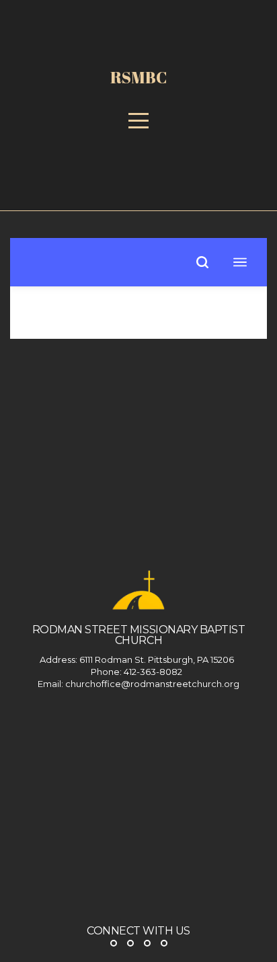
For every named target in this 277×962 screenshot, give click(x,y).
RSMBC (138, 77)
